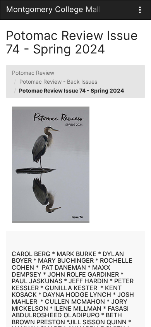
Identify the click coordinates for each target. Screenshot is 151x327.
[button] (140, 9)
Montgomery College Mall (53, 9)
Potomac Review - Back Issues (58, 81)
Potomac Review (33, 72)
